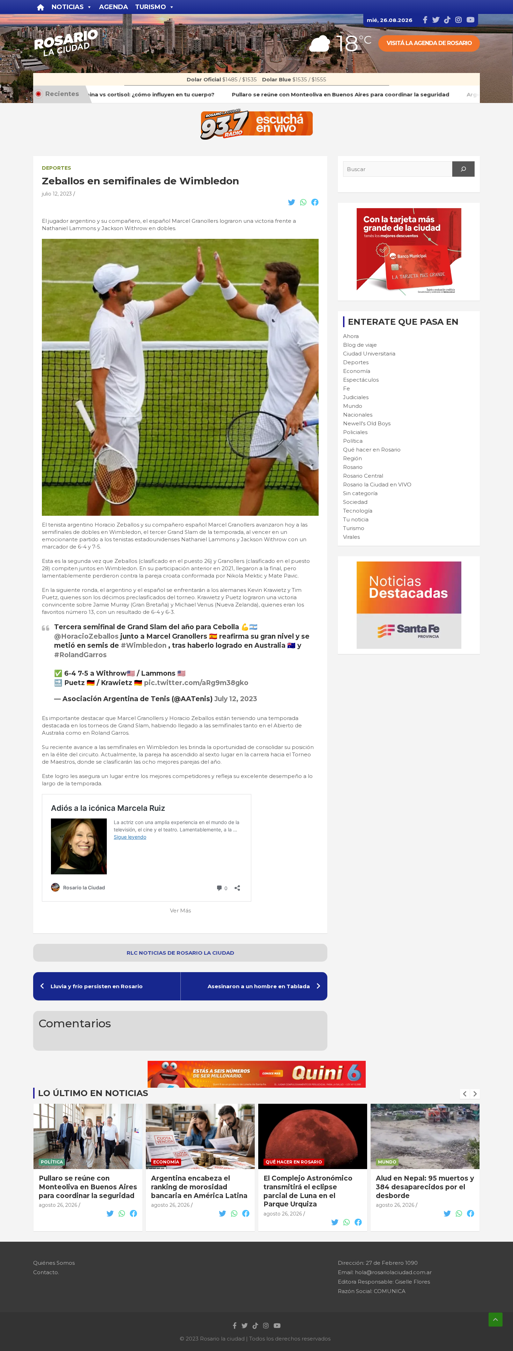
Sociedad (355, 502)
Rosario (353, 467)
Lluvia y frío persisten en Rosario (97, 986)
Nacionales (357, 414)
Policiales (355, 432)
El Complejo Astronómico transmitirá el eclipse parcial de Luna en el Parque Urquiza (307, 1191)
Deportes (56, 168)
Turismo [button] (150, 7)
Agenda (113, 7)
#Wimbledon (143, 645)
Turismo (353, 528)
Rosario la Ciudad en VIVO (377, 484)
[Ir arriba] (496, 1320)
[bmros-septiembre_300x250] (409, 211)
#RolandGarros (80, 655)
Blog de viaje (360, 345)
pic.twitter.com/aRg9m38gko (196, 683)
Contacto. (46, 1272)
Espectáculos (361, 379)
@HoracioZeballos (86, 636)
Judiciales (356, 397)
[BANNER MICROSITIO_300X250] (409, 565)
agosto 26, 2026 (58, 1205)
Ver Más (180, 910)
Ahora (351, 336)
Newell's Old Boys (367, 423)
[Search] (463, 169)
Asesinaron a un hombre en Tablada (259, 986)
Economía (356, 371)
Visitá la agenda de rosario (429, 43)
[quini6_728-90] (257, 1064)
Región (352, 458)
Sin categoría (360, 493)
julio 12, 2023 (57, 194)
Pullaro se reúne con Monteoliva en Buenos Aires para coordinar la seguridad (88, 1186)
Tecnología (357, 510)
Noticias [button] (68, 7)
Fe (346, 388)
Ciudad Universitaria (369, 353)
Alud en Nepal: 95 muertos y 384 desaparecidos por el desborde (425, 1186)
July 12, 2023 (235, 699)
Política (353, 441)
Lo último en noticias (93, 1093)
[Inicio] (40, 7)
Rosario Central (363, 475)
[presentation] (465, 1094)
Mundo (352, 406)
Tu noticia (356, 519)
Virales (351, 537)
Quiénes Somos (54, 1263)
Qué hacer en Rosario (372, 449)
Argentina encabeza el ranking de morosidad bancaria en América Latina (199, 1186)
